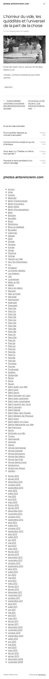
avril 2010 (12, 647)
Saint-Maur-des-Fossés (19, 412)
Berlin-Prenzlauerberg (18, 209)
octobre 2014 (14, 516)
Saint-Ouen (13, 418)
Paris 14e (12, 319)
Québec (11, 372)
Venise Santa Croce (17, 462)
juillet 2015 (13, 493)
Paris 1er (12, 334)
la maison (12, 267)
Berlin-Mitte (13, 206)
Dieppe (11, 235)
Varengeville (13, 439)
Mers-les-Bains (15, 287)
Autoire (11, 195)
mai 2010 (12, 644)
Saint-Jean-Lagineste (18, 398)
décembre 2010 (15, 627)
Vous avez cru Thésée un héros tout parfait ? (18, 152)
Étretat (11, 241)
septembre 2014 (15, 519)
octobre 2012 (14, 563)
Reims (11, 378)
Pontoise (12, 363)
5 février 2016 (43, 162)
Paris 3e (11, 343)
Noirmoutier (13, 299)
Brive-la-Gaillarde (16, 227)
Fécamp (11, 244)
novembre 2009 (15, 661)
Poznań (11, 366)
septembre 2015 (15, 487)
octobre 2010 (14, 632)
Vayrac (11, 444)
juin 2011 (12, 609)
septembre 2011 (15, 600)
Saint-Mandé (14, 409)
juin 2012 (12, 574)
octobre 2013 (14, 528)
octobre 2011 (14, 598)
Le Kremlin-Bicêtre (16, 270)
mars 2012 (12, 583)
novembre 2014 (15, 513)
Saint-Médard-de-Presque (20, 415)
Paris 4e (11, 346)
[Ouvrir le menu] (44, 3)
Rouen (11, 383)
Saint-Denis (13, 392)
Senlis (11, 430)
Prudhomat (13, 369)
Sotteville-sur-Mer (16, 433)
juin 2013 (12, 539)
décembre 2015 (15, 481)
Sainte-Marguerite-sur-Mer (21, 424)
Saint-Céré (13, 389)
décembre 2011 (15, 592)
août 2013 (12, 534)
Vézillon (11, 470)
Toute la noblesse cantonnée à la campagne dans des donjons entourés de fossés (14, 104)
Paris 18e (12, 328)
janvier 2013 (13, 554)
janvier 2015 (13, 507)
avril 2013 (12, 545)
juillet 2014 (13, 525)
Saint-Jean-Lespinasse (19, 401)
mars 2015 (12, 502)
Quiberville (13, 375)
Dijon (10, 238)
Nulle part (12, 302)
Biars (10, 212)
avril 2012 (12, 580)
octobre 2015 (14, 484)
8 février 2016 (43, 134)
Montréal (12, 296)
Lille (10, 276)
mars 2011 (12, 618)
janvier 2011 (13, 624)
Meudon (12, 290)
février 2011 (13, 621)
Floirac (11, 250)
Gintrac (11, 256)
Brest (10, 221)
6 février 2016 (43, 152)
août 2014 (12, 522)
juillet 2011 (12, 606)
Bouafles (12, 218)
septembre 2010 (15, 635)
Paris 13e (12, 317)
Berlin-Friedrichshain (17, 200)
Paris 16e (12, 325)
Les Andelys (13, 273)
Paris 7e (11, 354)
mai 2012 (12, 577)
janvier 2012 (13, 589)
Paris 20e (12, 337)
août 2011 (12, 603)
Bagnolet (12, 197)
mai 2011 (12, 612)
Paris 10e (12, 308)
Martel (26, 31)
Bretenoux (13, 224)
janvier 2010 (13, 656)
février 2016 (13, 476)
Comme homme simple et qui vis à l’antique (18, 143)
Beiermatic (9, 87)
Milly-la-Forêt (14, 293)
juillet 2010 (13, 638)
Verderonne (13, 465)
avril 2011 (12, 615)
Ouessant (12, 305)
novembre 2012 (15, 560)
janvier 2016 (13, 478)
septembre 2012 (15, 566)
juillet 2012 (13, 571)
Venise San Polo (15, 459)
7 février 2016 (43, 143)
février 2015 (13, 505)
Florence (12, 253)
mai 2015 (12, 496)
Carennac (12, 232)
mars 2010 (12, 650)
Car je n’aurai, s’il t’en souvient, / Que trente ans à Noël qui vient (36, 104)
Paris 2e (11, 340)
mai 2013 (12, 542)
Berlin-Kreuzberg (16, 203)
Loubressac (13, 279)
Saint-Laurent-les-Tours (19, 404)
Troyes (11, 436)
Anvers (11, 189)
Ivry (9, 264)
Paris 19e (12, 331)
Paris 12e (12, 314)
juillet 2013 (13, 537)
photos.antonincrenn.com (16, 3)
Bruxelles (12, 229)
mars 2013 (12, 548)
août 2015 (12, 490)
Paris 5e (11, 348)
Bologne (12, 215)
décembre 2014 (15, 510)
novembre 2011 (15, 595)
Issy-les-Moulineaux (17, 261)
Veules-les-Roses (16, 468)
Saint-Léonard (15, 407)
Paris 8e (11, 357)
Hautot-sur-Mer (15, 258)
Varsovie (12, 441)
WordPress (42, 674)
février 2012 (13, 586)
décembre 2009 (15, 659)
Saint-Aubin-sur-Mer (18, 386)
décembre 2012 (15, 557)
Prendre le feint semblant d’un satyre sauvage (17, 161)
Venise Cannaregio (17, 447)
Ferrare (11, 247)
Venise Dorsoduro (16, 453)
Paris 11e (12, 311)
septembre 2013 (15, 531)
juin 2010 (12, 641)
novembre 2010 (15, 629)
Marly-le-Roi (13, 282)
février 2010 (13, 653)
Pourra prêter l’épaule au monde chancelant (15, 134)
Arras (10, 192)
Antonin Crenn (15, 31)
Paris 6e (11, 351)
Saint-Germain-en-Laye (19, 395)
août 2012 (12, 568)
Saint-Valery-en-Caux (18, 421)
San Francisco (14, 427)
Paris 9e (11, 360)
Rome (10, 380)
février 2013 (13, 551)
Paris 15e (12, 322)
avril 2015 (12, 499)
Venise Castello (15, 450)
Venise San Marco (16, 456)
